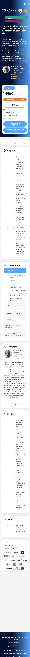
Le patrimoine (9, 270)
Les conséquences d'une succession (12, 326)
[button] (24, 4)
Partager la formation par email (15, 130)
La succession (9, 320)
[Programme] (15, 143)
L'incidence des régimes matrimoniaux (12, 307)
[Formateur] (24, 143)
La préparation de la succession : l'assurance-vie (13, 334)
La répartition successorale (13, 314)
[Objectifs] (6, 143)
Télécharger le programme (15, 124)
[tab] (9, 88)
